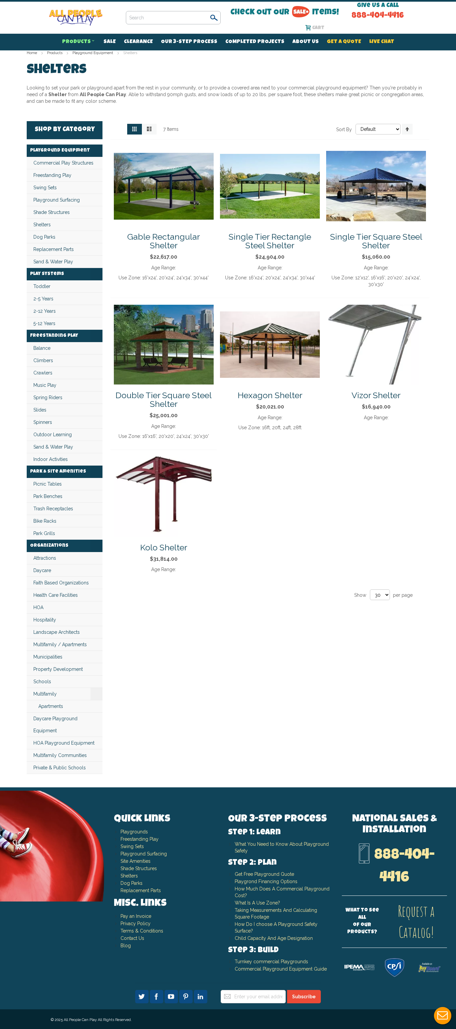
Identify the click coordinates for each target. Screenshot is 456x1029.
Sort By (344, 129)
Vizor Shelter (376, 395)
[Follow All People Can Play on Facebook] (157, 995)
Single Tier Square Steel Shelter (376, 241)
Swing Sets (132, 846)
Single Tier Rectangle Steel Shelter (270, 241)
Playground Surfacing (144, 853)
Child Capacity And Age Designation (274, 938)
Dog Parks (132, 883)
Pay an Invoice (136, 916)
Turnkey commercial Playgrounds (271, 961)
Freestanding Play (140, 839)
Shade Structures (139, 868)
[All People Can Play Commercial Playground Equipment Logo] (75, 17)
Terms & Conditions (142, 931)
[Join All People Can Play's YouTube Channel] (172, 995)
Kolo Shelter (163, 547)
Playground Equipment (93, 53)
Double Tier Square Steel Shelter (164, 399)
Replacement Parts (141, 890)
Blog (126, 945)
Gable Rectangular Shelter (163, 241)
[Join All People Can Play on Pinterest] (186, 995)
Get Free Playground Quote (264, 874)
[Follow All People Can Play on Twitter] (142, 995)
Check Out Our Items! (284, 12)
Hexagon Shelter (270, 395)
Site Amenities (136, 861)
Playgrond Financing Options (266, 881)
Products (55, 53)
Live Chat (442, 1015)
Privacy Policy (136, 923)
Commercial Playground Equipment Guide (281, 969)
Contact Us (132, 938)
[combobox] (173, 17)
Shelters (129, 875)
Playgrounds (134, 831)
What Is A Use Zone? (257, 903)
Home (32, 53)
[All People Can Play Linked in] (200, 995)
